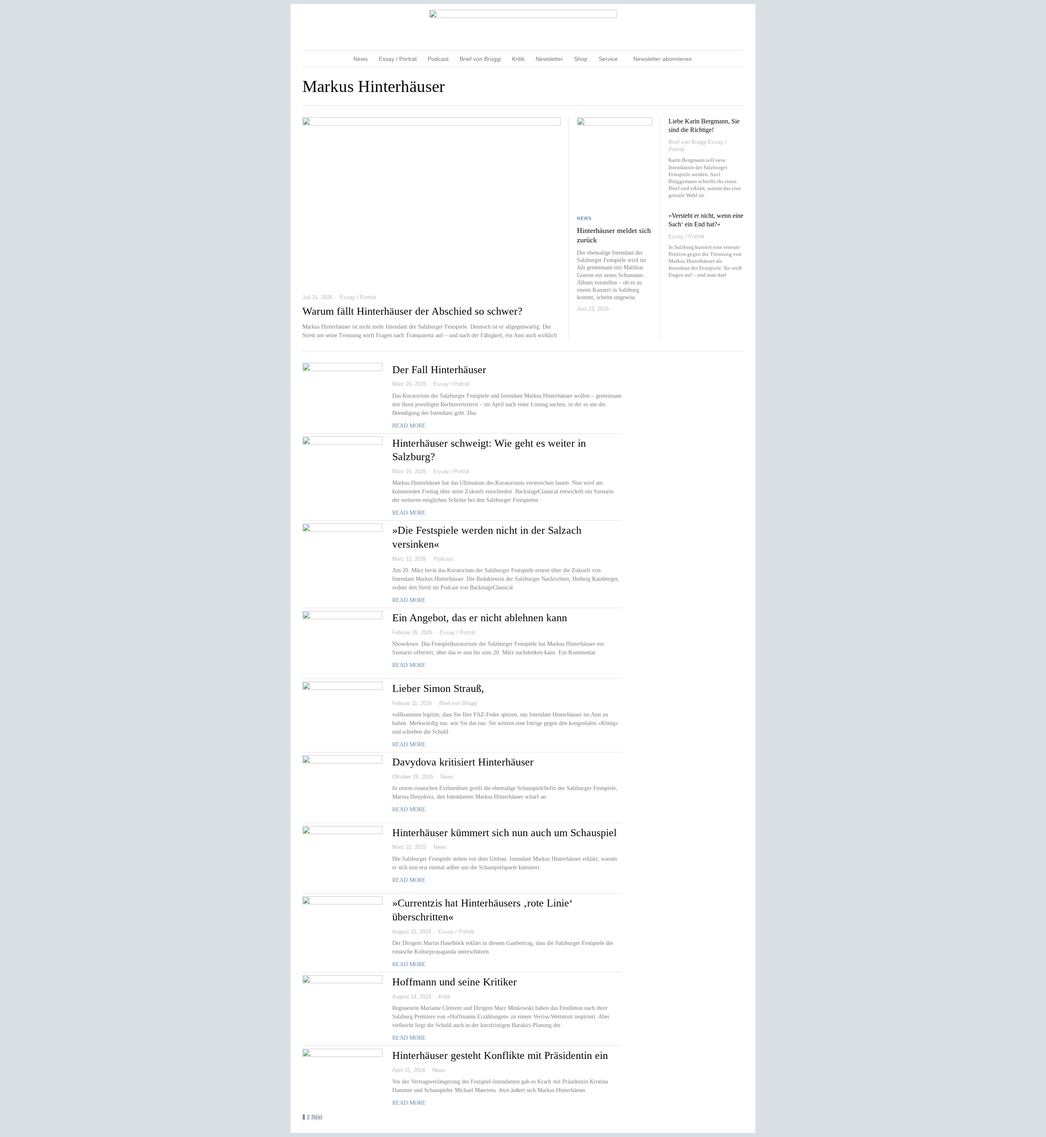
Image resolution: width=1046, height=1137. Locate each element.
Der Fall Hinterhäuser (439, 370)
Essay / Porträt (358, 297)
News (584, 218)
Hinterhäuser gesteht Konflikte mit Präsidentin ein (500, 1055)
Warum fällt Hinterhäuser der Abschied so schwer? (412, 311)
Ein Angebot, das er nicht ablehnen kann (479, 618)
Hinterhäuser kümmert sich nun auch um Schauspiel (504, 833)
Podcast (443, 559)
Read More (409, 426)
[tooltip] (706, 27)
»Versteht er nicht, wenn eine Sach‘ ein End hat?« (705, 220)
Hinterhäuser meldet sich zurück (614, 235)
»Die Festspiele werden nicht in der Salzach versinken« (486, 537)
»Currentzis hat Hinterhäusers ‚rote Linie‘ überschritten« (482, 910)
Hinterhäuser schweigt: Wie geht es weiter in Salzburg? (489, 450)
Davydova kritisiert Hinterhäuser (463, 762)
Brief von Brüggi (687, 142)
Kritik (444, 997)
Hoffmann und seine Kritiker (454, 982)
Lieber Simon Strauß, (438, 688)
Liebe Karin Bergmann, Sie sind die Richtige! (704, 125)
